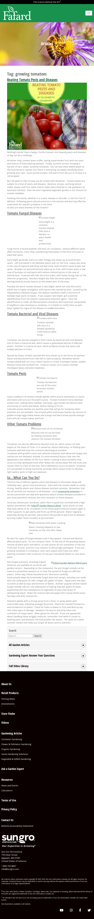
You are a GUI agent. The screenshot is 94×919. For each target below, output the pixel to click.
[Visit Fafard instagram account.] (71, 910)
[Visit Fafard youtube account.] (61, 910)
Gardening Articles (11, 733)
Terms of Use (8, 800)
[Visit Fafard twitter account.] (89, 910)
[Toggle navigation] (88, 13)
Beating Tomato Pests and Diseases (32, 79)
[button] (47, 645)
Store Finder (8, 714)
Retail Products (10, 693)
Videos (5, 722)
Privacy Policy (9, 809)
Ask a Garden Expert (12, 769)
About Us (6, 684)
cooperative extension (69, 491)
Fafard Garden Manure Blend (46, 505)
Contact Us (7, 820)
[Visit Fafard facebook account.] (80, 910)
